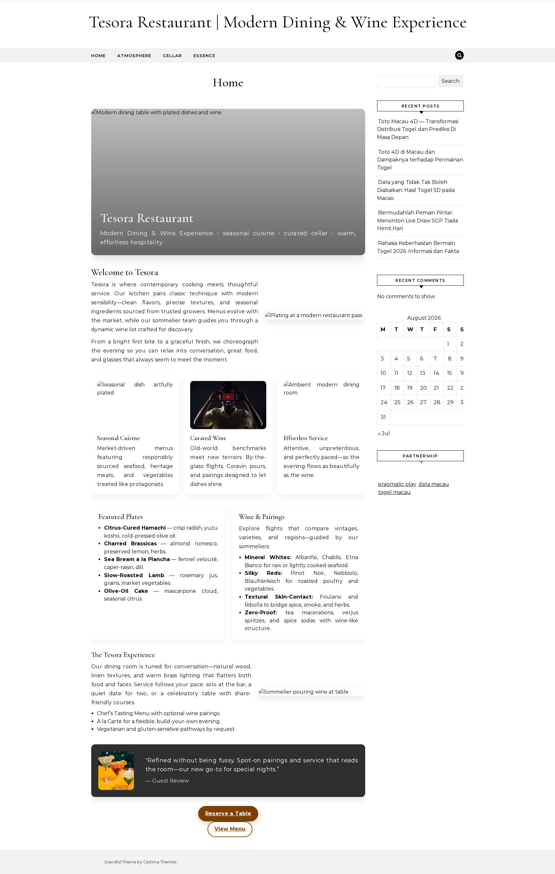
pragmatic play (397, 484)
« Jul (384, 433)
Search (451, 81)
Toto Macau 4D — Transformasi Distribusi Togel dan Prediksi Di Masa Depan (417, 129)
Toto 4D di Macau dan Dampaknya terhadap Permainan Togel (420, 160)
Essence (204, 55)
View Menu (230, 829)
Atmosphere (134, 55)
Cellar (172, 55)
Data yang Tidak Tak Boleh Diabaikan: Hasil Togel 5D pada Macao (416, 190)
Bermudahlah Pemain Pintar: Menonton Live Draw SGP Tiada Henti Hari (417, 220)
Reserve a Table (228, 813)
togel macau (394, 492)
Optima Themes (159, 861)
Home (98, 55)
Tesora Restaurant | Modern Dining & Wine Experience (278, 21)
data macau (433, 484)
